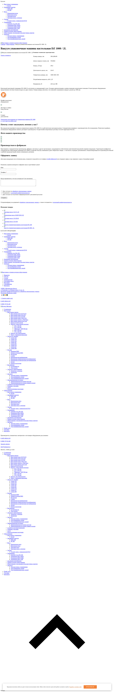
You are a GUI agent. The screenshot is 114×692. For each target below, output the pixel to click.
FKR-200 (13, 396)
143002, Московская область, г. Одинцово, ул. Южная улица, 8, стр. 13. (12, 289)
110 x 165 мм (17, 325)
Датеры (9, 407)
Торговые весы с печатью (18, 405)
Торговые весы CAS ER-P (11, 218)
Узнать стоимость (6, 55)
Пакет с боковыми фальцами (19, 335)
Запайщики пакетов (13, 395)
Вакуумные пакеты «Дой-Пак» (19, 319)
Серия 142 (14, 341)
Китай (12, 393)
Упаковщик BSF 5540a (17, 414)
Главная (3, 44)
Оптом (13, 362)
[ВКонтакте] (4, 295)
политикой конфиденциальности (20, 193)
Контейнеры (10, 365)
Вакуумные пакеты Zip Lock (19, 321)
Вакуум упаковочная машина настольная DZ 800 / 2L (19, 228)
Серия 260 (14, 348)
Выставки (7, 282)
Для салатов (14, 368)
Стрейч (13, 356)
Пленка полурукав (16, 363)
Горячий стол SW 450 (17, 411)
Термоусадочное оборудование (16, 419)
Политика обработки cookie (8, 293)
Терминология (8, 279)
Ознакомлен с (16, 193)
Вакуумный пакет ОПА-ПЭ (19, 318)
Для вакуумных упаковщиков (19, 375)
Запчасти (10, 374)
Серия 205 (14, 344)
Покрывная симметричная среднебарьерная (23, 359)
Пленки (9, 350)
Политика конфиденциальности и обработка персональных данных (20, 291)
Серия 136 (14, 339)
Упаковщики (11, 410)
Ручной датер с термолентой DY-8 (20, 408)
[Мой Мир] (7, 295)
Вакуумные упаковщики (14, 392)
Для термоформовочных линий (20, 378)
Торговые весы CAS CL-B (11, 212)
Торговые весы (15, 404)
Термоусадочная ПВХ (17, 353)
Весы (8, 399)
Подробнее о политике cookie (75, 686)
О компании (7, 309)
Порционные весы (16, 401)
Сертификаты (8, 284)
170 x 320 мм (17, 331)
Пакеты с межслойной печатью (20, 324)
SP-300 (13, 398)
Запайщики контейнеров (14, 417)
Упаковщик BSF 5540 (17, 416)
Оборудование (10, 44)
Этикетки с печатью (16, 371)
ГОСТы (6, 276)
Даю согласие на (16, 191)
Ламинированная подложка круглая (21, 381)
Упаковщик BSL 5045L (17, 413)
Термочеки (14, 372)
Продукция (7, 310)
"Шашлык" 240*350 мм (20, 328)
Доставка (6, 429)
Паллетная (14, 354)
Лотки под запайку (12, 336)
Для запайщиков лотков (17, 377)
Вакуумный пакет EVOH (18, 316)
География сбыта (9, 281)
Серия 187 (14, 342)
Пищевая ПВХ (15, 351)
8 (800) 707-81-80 (5, 304)
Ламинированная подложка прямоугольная (23, 383)
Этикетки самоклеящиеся (14, 369)
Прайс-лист (7, 428)
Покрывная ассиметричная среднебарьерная (23, 360)
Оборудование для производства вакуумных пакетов (22, 420)
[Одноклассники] (5, 295)
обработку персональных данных (21, 191)
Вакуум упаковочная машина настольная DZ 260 (18, 224)
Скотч (9, 387)
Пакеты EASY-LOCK (17, 322)
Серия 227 (14, 347)
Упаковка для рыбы (12, 386)
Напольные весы (15, 402)
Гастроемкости (15, 366)
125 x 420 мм (17, 327)
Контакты (7, 285)
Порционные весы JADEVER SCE (14, 215)
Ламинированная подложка (15, 380)
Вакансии (7, 275)
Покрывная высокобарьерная (19, 357)
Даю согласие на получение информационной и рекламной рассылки (22, 194)
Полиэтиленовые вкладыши (15, 389)
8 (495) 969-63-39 (5, 301)
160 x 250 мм (17, 330)
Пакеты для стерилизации (18, 333)
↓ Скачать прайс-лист (7, 298)
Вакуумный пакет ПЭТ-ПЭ (18, 313)
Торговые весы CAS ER (11, 221)
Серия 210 (14, 345)
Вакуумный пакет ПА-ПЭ (18, 315)
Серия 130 (14, 338)
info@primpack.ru (5, 447)
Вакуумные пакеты (12, 312)
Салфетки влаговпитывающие (16, 384)
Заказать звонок (5, 444)
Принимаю (90, 686)
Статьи (6, 278)
